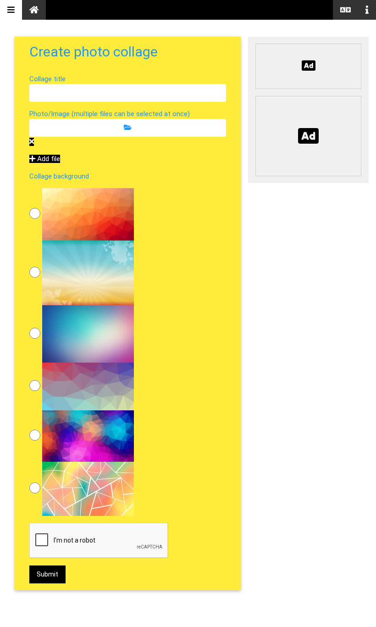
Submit (47, 574)
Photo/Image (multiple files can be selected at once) (109, 114)
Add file (47, 159)
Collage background (59, 176)
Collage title (47, 79)
